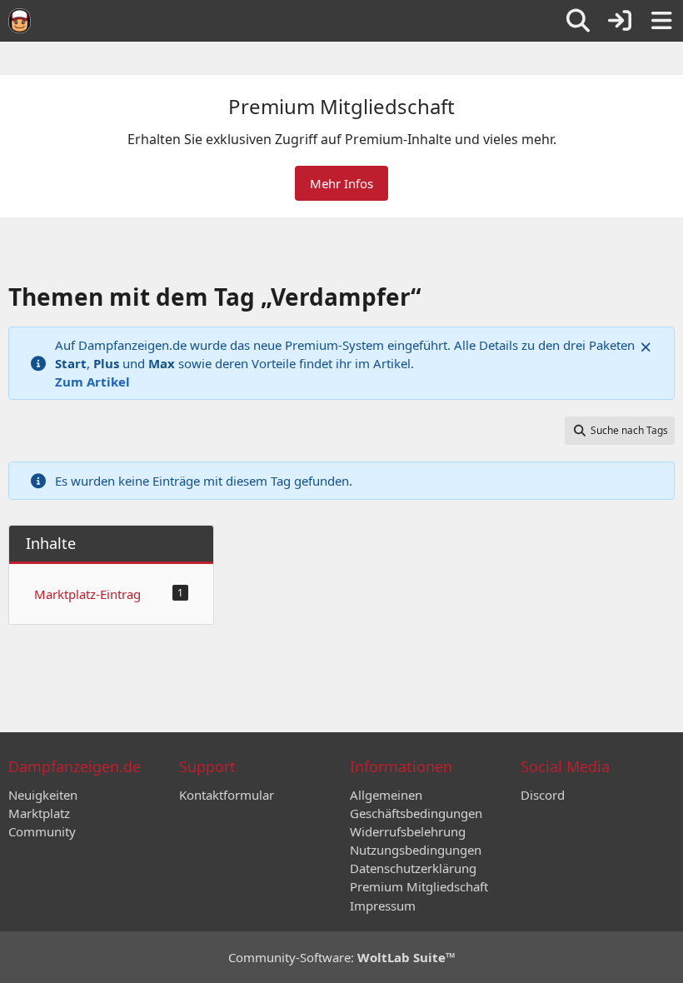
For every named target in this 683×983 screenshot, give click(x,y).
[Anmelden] (619, 21)
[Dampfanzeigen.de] (19, 20)
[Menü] (661, 20)
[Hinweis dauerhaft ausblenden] (647, 346)
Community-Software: (342, 957)
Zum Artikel (92, 381)
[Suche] (578, 20)
